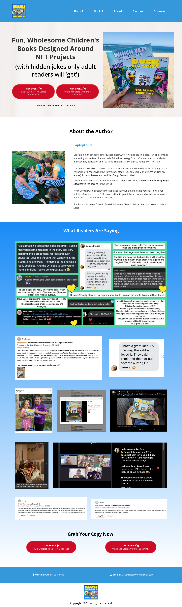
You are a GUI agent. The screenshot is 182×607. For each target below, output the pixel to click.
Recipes (138, 11)
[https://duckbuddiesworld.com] (26, 11)
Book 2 (98, 11)
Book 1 (78, 11)
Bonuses (159, 11)
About (118, 11)
